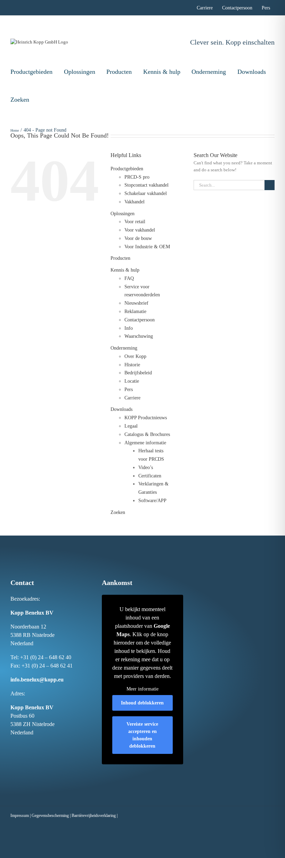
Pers (128, 389)
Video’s (145, 467)
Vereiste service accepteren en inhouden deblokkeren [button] (142, 735)
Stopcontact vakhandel (146, 185)
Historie (132, 364)
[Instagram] (19, 745)
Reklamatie (135, 311)
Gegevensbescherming (50, 815)
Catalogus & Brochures (147, 434)
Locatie (131, 381)
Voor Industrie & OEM (147, 246)
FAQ (129, 278)
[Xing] (33, 745)
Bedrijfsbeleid (138, 372)
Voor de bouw (138, 238)
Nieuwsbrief (136, 303)
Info (128, 328)
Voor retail (134, 221)
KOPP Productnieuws (145, 417)
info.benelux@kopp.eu (37, 679)
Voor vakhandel (139, 230)
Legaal (131, 426)
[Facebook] (11, 745)
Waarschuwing (138, 336)
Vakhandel (134, 201)
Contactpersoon (139, 319)
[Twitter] (41, 745)
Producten (119, 71)
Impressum (19, 815)
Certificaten (149, 475)
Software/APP (152, 500)
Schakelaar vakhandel (145, 193)
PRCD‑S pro (136, 177)
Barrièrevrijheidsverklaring (94, 815)
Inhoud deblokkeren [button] (142, 702)
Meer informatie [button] (142, 689)
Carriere (132, 397)
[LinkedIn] (26, 745)
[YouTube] (48, 745)
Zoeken (19, 99)
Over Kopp (135, 356)
